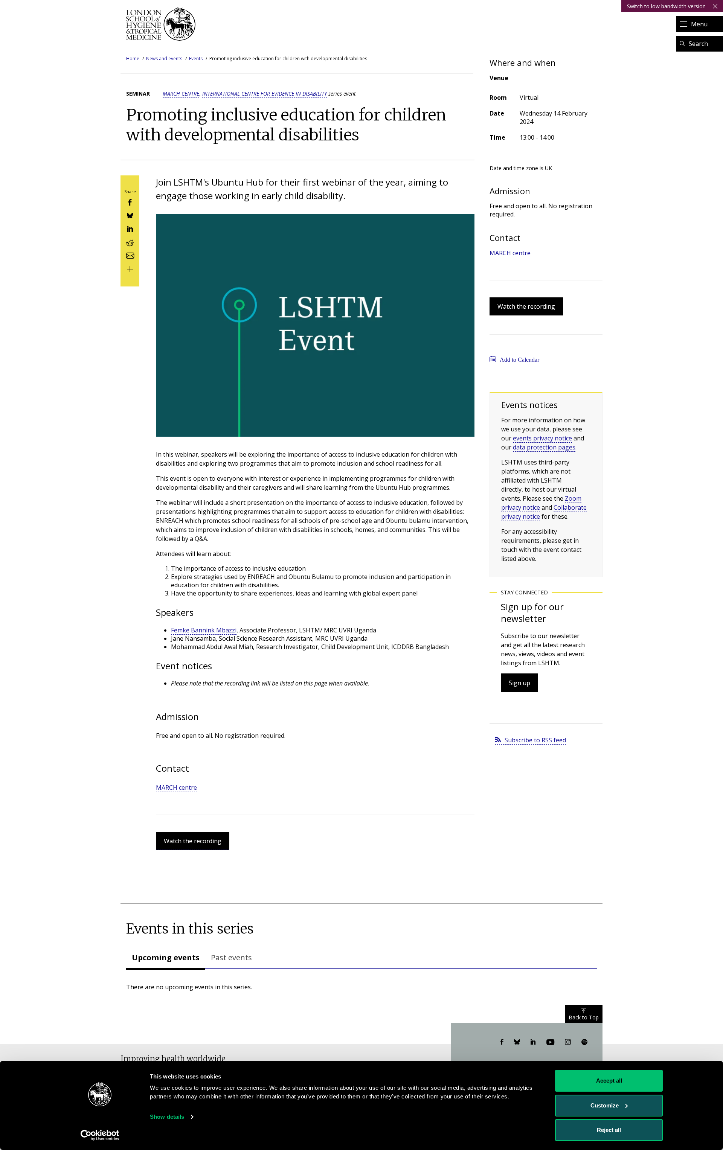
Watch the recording (192, 841)
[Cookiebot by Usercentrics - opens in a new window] (100, 1135)
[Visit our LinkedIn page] (533, 1042)
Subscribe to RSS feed (535, 740)
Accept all (609, 1080)
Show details (167, 1116)
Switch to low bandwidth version (666, 6)
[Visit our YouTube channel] (550, 1042)
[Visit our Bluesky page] (517, 1042)
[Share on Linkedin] (129, 228)
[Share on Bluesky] (129, 215)
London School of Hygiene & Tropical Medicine (163, 24)
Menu (699, 24)
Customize (604, 1105)
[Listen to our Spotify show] (584, 1042)
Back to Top (584, 1017)
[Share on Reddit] (129, 241)
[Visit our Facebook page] (501, 1042)
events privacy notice (542, 438)
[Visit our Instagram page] (568, 1042)
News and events (164, 58)
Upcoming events (166, 957)
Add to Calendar (519, 359)
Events (196, 58)
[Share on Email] (129, 255)
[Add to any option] (129, 268)
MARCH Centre (181, 93)
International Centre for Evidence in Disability (264, 93)
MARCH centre (176, 787)
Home (132, 58)
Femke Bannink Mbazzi (203, 630)
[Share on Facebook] (129, 201)
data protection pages (544, 447)
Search (698, 44)
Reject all (609, 1130)
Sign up (519, 683)
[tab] (165, 958)
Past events (231, 957)
